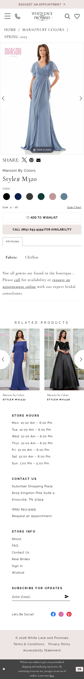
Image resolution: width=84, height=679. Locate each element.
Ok (79, 669)
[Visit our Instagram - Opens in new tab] (61, 614)
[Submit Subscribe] (67, 597)
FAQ (15, 545)
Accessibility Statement (42, 650)
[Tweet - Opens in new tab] (24, 160)
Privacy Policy (59, 644)
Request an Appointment (32, 516)
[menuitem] (7, 16)
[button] (7, 16)
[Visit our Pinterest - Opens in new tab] (69, 614)
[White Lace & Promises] (42, 16)
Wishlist (18, 572)
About (16, 539)
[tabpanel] (42, 99)
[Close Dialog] (4, 669)
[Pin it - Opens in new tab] (31, 160)
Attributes (12, 241)
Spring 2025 (16, 37)
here (52, 675)
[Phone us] (17, 16)
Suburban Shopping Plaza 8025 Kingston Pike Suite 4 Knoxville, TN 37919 (33, 493)
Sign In (17, 566)
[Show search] (67, 16)
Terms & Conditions (28, 644)
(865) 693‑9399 (24, 509)
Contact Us (20, 552)
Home (10, 30)
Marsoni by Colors (43, 30)
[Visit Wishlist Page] (77, 16)
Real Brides (21, 559)
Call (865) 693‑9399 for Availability (42, 229)
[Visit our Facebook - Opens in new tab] (53, 614)
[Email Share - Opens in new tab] (38, 160)
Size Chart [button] (74, 207)
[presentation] (20, 359)
